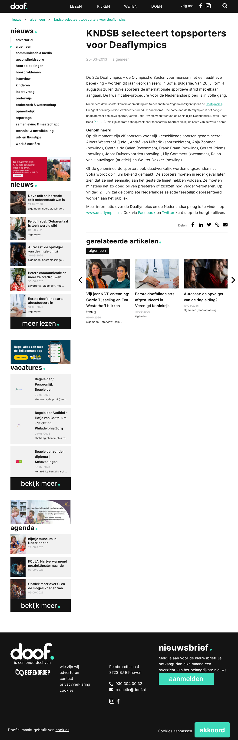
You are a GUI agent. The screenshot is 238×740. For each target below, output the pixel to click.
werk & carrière (28, 144)
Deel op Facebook (192, 224)
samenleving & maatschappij (38, 124)
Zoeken (225, 5)
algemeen (120, 59)
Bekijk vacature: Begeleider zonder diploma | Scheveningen (40, 461)
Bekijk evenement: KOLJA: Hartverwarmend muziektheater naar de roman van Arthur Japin (40, 567)
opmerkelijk (25, 111)
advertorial (24, 40)
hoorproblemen (28, 72)
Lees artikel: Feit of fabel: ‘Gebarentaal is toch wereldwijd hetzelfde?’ (40, 228)
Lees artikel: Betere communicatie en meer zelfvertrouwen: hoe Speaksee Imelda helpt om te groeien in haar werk (40, 279)
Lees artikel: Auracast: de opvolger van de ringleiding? (206, 286)
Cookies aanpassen (175, 731)
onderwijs (24, 98)
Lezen (76, 6)
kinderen (23, 85)
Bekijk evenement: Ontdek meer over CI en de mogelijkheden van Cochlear (40, 589)
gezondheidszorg (30, 59)
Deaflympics (214, 104)
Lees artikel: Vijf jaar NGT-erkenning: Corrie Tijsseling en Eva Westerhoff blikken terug (108, 292)
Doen (156, 6)
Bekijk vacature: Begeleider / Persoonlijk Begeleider (40, 389)
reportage (24, 118)
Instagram (208, 5)
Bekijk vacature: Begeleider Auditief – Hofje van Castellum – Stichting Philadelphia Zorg (40, 426)
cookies (62, 729)
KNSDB (99, 122)
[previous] (81, 280)
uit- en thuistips (28, 137)
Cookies (66, 690)
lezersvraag (25, 92)
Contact (66, 678)
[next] (233, 280)
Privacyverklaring (75, 684)
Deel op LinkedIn (201, 224)
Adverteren (69, 672)
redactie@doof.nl (131, 689)
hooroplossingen (209, 310)
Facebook (200, 5)
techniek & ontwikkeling (35, 131)
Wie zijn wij (69, 666)
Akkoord (212, 730)
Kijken (103, 6)
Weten (130, 6)
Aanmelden (186, 679)
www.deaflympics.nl (103, 212)
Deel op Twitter (209, 224)
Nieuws (22, 31)
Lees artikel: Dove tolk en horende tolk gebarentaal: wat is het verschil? (40, 202)
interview (107, 322)
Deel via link (217, 224)
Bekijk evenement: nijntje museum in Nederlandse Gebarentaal (40, 544)
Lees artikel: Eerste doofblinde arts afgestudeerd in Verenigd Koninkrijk (157, 289)
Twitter (168, 212)
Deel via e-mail (225, 224)
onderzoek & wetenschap (36, 105)
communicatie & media (34, 53)
